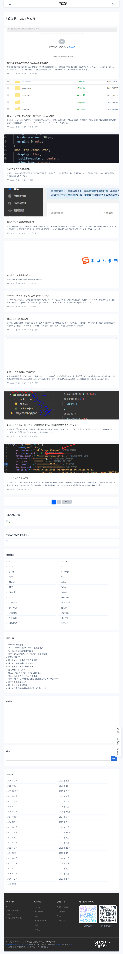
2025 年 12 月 (12, 786)
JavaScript (65, 572)
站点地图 (25, 944)
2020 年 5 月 (12, 874)
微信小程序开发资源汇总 (17, 319)
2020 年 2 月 (12, 879)
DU (72, 944)
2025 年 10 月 (12, 791)
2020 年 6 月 (64, 869)
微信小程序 (34, 74)
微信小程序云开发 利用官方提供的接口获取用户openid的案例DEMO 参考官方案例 (41, 425)
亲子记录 (13, 603)
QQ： (9, 914)
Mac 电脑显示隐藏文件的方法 (20, 651)
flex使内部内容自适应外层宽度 (20, 169)
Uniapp (64, 592)
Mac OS (12, 582)
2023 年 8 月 (12, 827)
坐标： (9, 918)
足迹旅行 (65, 623)
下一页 (67, 501)
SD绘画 (12, 592)
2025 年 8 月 (12, 796)
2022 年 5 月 (12, 843)
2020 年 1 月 (64, 879)
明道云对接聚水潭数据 (17, 685)
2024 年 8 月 (12, 822)
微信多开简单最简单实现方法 (19, 275)
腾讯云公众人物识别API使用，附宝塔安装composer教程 (30, 116)
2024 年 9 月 (64, 817)
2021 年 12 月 (64, 848)
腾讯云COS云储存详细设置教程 (20, 222)
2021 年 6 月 (64, 858)
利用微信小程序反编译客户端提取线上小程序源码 (28, 63)
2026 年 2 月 (12, 781)
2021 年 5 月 (12, 863)
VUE (11, 597)
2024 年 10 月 (12, 817)
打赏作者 (61, 912)
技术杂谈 (33, 233)
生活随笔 (13, 618)
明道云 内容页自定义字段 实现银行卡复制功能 (27, 654)
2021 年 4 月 (64, 863)
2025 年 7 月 (64, 796)
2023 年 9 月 (64, 822)
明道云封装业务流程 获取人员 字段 (23, 660)
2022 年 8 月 (12, 838)
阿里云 (37, 930)
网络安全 (65, 618)
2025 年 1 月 (12, 812)
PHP (31, 489)
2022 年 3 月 (12, 848)
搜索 (8, 751)
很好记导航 (39, 912)
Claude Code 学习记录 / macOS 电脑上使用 (25, 648)
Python (63, 587)
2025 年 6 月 (12, 801)
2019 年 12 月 (12, 884)
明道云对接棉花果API (17, 682)
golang (11, 572)
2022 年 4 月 (64, 843)
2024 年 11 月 (64, 812)
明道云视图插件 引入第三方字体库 (22, 676)
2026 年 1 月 (64, 781)
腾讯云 (37, 925)
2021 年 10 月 (64, 853)
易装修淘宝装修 (40, 921)
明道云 (64, 608)
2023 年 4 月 (12, 832)
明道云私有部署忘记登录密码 (20, 666)
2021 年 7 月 (12, 858)
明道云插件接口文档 (16, 670)
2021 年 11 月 (12, 853)
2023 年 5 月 (64, 827)
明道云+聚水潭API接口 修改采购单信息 (24, 673)
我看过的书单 (63, 907)
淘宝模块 (13, 613)
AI (10, 561)
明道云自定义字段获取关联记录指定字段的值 (27, 688)
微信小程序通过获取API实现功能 (21, 372)
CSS (31, 180)
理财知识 (65, 613)
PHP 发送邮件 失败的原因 (18, 478)
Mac (62, 577)
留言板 (60, 916)
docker (63, 566)
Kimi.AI (37, 907)
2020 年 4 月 (64, 874)
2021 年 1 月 (12, 869)
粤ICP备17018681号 (13, 944)
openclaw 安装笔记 (15, 645)
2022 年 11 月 (64, 832)
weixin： (10, 907)
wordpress (65, 597)
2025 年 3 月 (12, 807)
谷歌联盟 (13, 623)
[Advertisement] (61, 723)
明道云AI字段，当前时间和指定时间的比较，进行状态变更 (33, 679)
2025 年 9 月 (64, 791)
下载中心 (61, 921)
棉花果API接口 (14, 657)
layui (11, 577)
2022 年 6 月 (64, 838)
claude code (65, 561)
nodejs (63, 582)
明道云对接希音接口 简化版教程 (21, 663)
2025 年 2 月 (64, 807)
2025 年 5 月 (64, 801)
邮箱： (9, 910)
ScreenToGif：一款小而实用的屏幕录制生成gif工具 (28, 296)
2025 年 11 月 (64, 786)
